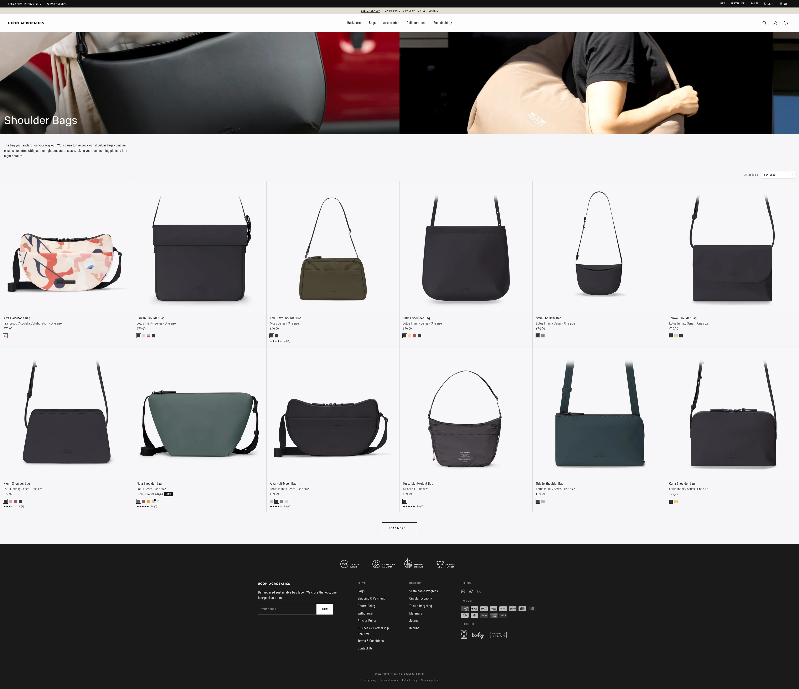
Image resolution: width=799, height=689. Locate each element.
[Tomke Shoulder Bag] (732, 247)
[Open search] (764, 23)
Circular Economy (421, 598)
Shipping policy (429, 680)
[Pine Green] (138, 501)
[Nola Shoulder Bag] (199, 413)
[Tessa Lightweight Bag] (466, 413)
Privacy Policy (367, 621)
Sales (754, 3)
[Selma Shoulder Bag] (466, 247)
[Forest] (538, 501)
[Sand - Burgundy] (148, 336)
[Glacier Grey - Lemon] (143, 336)
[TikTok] (471, 592)
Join (325, 609)
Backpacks (354, 23)
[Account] (775, 23)
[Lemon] (410, 336)
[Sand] (10, 501)
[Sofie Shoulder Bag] (599, 247)
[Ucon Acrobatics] (26, 23)
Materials (415, 613)
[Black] (138, 336)
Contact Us (365, 648)
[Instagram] (463, 592)
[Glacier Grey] (287, 501)
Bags (372, 23)
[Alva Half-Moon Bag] (66, 247)
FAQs (361, 591)
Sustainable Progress (423, 591)
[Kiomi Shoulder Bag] (66, 413)
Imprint (414, 628)
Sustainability (443, 23)
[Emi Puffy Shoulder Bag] (333, 247)
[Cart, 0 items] (786, 23)
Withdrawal (365, 613)
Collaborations (416, 23)
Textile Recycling (420, 606)
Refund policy (409, 680)
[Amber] (148, 501)
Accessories (391, 23)
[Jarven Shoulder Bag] (199, 247)
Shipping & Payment (371, 598)
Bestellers (738, 3)
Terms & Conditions (371, 641)
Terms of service (389, 680)
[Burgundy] (415, 336)
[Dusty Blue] (272, 501)
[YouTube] (479, 592)
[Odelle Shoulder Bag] (599, 413)
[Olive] (272, 336)
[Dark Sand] (543, 336)
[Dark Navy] (153, 336)
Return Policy (367, 606)
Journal (414, 621)
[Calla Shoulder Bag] (732, 413)
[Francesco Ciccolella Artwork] (5, 336)
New (723, 3)
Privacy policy (369, 680)
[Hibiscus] (143, 501)
